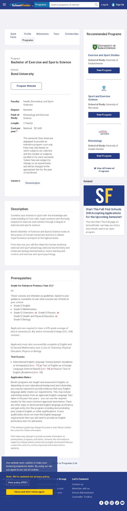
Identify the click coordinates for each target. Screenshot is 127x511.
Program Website (26, 86)
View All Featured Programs (104, 169)
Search (96, 5)
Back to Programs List (65, 463)
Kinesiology (95, 140)
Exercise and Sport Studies (104, 55)
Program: (15, 58)
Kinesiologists (33, 183)
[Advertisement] (63, 18)
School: (15, 70)
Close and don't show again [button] (29, 492)
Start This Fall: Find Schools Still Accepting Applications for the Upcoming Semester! (104, 213)
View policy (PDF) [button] (17, 482)
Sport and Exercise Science (99, 98)
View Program (104, 70)
